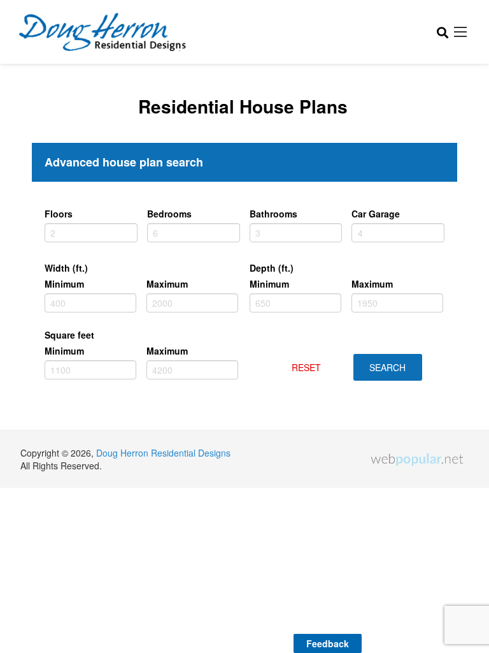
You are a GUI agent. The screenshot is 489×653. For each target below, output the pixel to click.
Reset (306, 367)
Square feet (69, 334)
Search (387, 367)
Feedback (327, 643)
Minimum (64, 283)
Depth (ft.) (272, 267)
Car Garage (375, 213)
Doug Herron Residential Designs (163, 452)
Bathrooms (273, 213)
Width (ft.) (66, 267)
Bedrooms (169, 213)
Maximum (167, 283)
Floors (59, 213)
